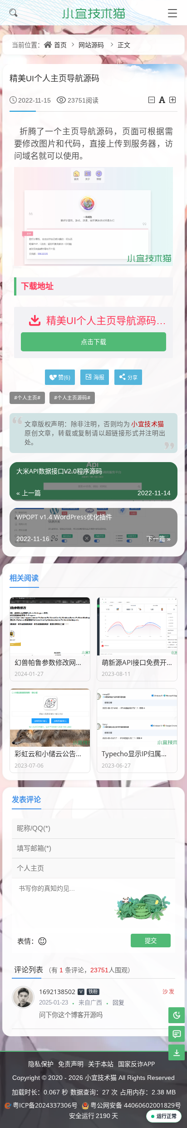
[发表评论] (177, 1034)
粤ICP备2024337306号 (45, 1105)
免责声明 (71, 1063)
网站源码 (91, 44)
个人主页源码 (72, 397)
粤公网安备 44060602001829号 (135, 1105)
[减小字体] (152, 100)
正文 (124, 44)
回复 (118, 1002)
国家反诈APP (136, 1063)
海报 (99, 377)
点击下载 (93, 341)
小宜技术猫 (100, 1077)
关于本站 (100, 1063)
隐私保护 (41, 1063)
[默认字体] (162, 100)
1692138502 (57, 991)
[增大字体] (173, 100)
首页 (60, 44)
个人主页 (27, 397)
